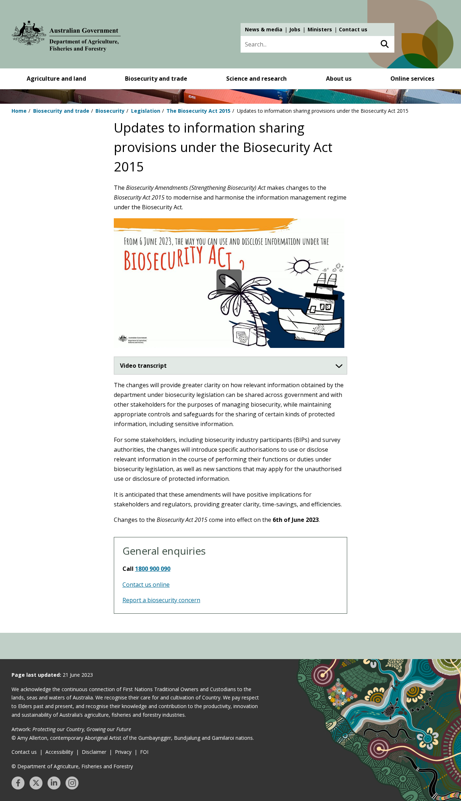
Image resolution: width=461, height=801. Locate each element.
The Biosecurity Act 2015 (198, 110)
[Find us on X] (36, 783)
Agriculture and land (56, 78)
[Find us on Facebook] (18, 783)
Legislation (145, 110)
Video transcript (143, 366)
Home (19, 110)
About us (339, 78)
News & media (263, 29)
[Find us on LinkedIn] (54, 783)
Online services (412, 78)
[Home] (66, 37)
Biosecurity (110, 110)
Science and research (256, 78)
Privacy (123, 751)
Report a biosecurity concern (161, 600)
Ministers (320, 29)
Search (384, 44)
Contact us (353, 29)
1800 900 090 (152, 569)
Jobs (294, 29)
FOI (144, 751)
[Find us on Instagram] (72, 783)
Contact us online (146, 585)
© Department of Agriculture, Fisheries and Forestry (72, 766)
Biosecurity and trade (156, 78)
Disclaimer (94, 751)
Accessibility (59, 751)
